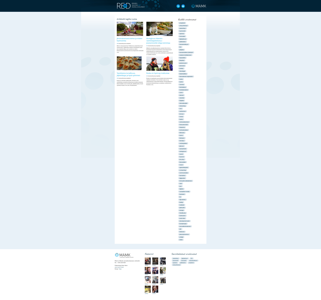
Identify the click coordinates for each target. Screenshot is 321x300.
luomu (181, 135)
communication (183, 173)
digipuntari (182, 178)
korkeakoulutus (183, 130)
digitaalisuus (182, 39)
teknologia (182, 71)
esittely (181, 68)
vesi (180, 108)
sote (180, 183)
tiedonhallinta (182, 74)
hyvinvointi (182, 31)
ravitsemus (182, 111)
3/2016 (146, 265)
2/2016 (154, 265)
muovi (181, 165)
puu (180, 186)
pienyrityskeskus (184, 234)
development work (184, 221)
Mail (183, 6)
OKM (180, 239)
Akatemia (182, 127)
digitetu (181, 189)
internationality (183, 103)
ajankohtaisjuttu (183, 167)
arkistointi (182, 65)
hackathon (182, 175)
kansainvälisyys (183, 44)
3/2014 (146, 284)
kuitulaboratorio (183, 90)
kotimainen (182, 215)
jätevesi (181, 146)
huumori (181, 156)
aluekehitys (182, 28)
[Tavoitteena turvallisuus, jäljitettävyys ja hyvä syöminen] (130, 70)
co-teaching (182, 170)
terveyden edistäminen (185, 181)
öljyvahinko (182, 199)
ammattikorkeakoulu (185, 226)
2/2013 (146, 293)
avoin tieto (182, 218)
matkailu (181, 205)
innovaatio (182, 36)
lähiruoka (181, 132)
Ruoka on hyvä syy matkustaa (157, 73)
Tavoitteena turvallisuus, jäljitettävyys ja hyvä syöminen (128, 74)
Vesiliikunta (182, 213)
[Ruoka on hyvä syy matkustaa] (159, 70)
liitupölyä (181, 60)
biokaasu (181, 138)
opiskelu (181, 33)
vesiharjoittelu (183, 143)
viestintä (181, 98)
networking (182, 106)
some (181, 92)
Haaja (120, 269)
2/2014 (154, 284)
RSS (178, 6)
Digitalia (181, 100)
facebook (181, 194)
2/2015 (154, 274)
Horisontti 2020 (183, 124)
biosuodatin (182, 162)
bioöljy (181, 202)
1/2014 (161, 284)
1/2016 (161, 265)
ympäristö (182, 23)
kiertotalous (182, 87)
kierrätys (181, 140)
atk (180, 229)
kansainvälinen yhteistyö (186, 52)
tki (180, 197)
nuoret (181, 154)
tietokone (181, 231)
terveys (181, 114)
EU (180, 47)
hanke (181, 119)
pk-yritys (181, 159)
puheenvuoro (183, 63)
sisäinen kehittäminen (185, 55)
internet (181, 95)
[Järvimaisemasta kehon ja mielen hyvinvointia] (130, 35)
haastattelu (182, 57)
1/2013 (154, 293)
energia (181, 210)
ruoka (181, 79)
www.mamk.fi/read (119, 267)
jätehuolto (182, 207)
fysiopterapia (182, 223)
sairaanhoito (182, 148)
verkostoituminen (184, 122)
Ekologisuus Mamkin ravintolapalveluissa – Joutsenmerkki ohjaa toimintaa (158, 40)
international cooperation (186, 76)
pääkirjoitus (182, 41)
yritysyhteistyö (183, 25)
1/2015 (161, 274)
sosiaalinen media (184, 191)
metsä (181, 116)
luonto (181, 82)
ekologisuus (182, 151)
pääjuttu (181, 49)
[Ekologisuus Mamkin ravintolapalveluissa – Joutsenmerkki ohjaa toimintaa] (159, 35)
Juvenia (181, 84)
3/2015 (146, 274)
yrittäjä (181, 237)
